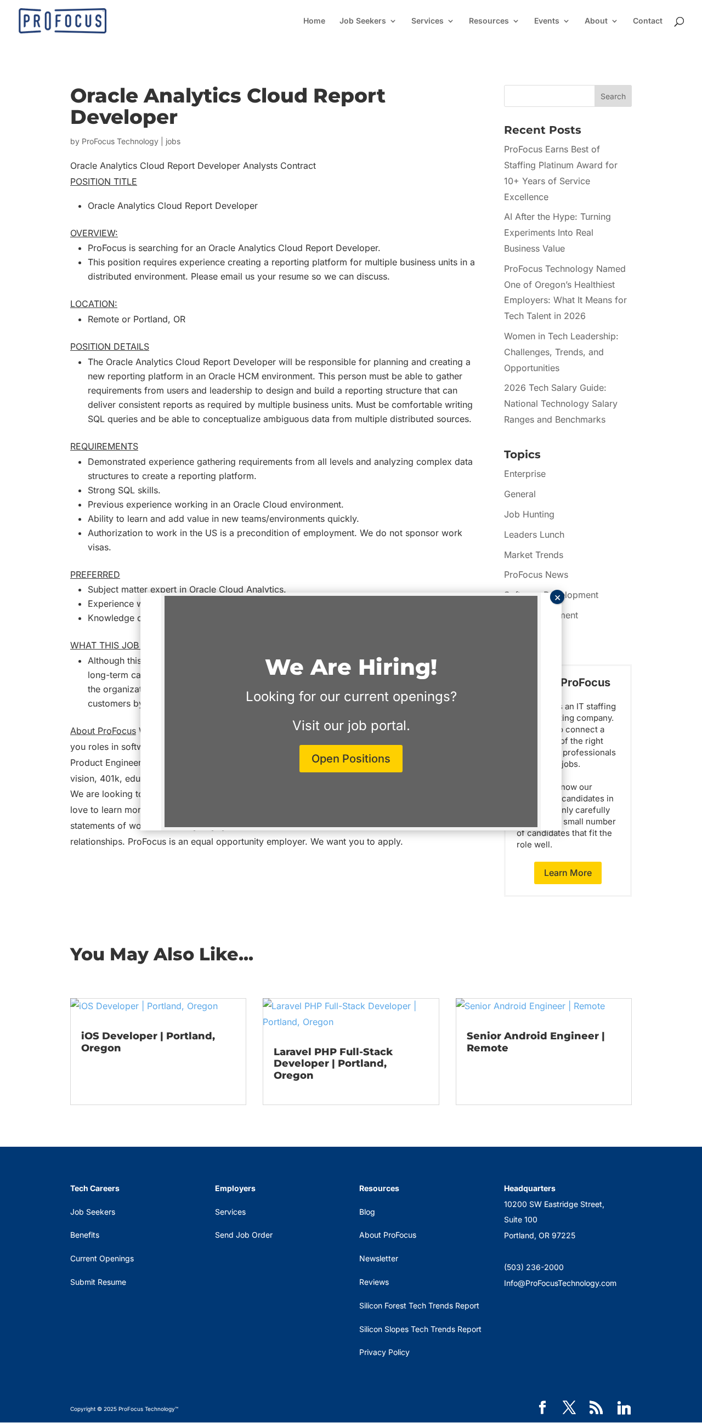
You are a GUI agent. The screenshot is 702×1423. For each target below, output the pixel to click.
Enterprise (525, 473)
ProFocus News (536, 574)
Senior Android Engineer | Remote (536, 1042)
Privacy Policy (384, 1352)
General (520, 493)
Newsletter (378, 1258)
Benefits (84, 1234)
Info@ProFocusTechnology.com (560, 1283)
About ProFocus (387, 1234)
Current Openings (102, 1258)
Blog (367, 1211)
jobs (173, 141)
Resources (489, 21)
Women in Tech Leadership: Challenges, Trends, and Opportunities (561, 352)
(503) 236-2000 (534, 1267)
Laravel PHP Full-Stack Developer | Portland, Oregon (333, 1064)
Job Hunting (529, 514)
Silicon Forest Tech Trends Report (419, 1305)
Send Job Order (244, 1234)
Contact (648, 21)
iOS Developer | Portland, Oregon (148, 1042)
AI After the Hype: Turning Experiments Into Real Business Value (557, 232)
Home (314, 21)
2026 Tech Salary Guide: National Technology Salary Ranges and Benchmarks (561, 403)
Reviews (374, 1282)
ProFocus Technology (120, 141)
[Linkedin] (624, 1408)
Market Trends (533, 554)
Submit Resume (98, 1282)
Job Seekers (362, 21)
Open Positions (351, 758)
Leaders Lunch (534, 534)
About (596, 21)
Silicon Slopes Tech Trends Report (420, 1329)
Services (427, 21)
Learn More (568, 872)
